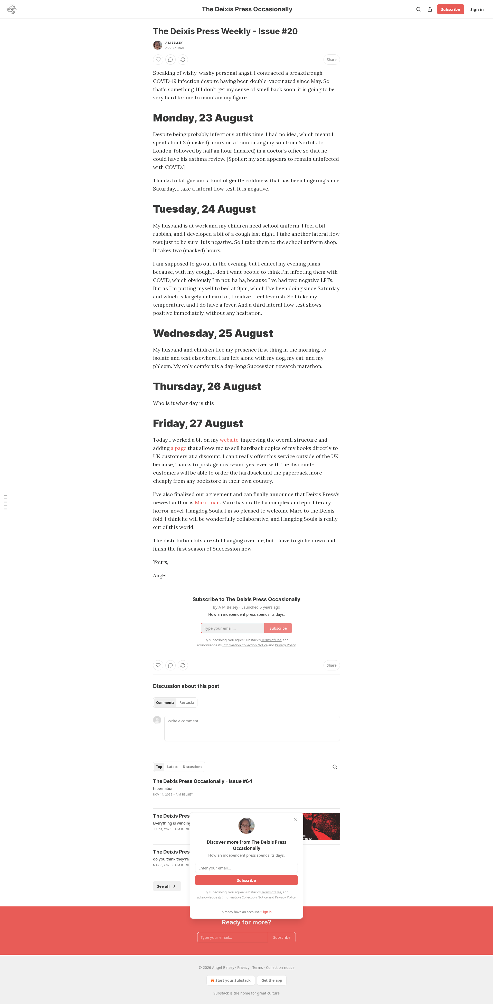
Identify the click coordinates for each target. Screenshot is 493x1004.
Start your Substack (233, 980)
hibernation (163, 788)
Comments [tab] (165, 702)
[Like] (158, 59)
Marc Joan (207, 502)
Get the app (271, 980)
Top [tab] (159, 766)
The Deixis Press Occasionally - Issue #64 (202, 781)
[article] (246, 791)
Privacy (243, 967)
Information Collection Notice (245, 897)
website (229, 440)
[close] (296, 820)
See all (163, 886)
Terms (257, 967)
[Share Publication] (430, 9)
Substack (221, 993)
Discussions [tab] (192, 766)
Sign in (477, 9)
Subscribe (450, 9)
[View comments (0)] (170, 59)
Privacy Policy (285, 897)
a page (178, 448)
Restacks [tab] (186, 702)
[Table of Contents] (5, 502)
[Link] (146, 118)
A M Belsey (174, 42)
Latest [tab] (172, 766)
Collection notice (280, 967)
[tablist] (175, 702)
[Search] (418, 9)
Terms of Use (271, 892)
